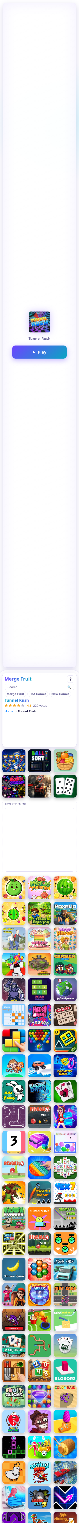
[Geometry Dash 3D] (65, 1065)
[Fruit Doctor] (14, 1421)
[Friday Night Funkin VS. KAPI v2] (14, 786)
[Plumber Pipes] (39, 1345)
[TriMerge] (14, 1142)
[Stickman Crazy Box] (39, 1447)
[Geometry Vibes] (65, 1497)
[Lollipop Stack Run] (65, 1421)
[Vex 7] (65, 1193)
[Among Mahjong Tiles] (65, 1167)
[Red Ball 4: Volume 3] (39, 1116)
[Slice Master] (65, 1320)
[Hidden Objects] (39, 1015)
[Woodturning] (65, 1447)
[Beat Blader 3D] (65, 1116)
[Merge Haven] (65, 938)
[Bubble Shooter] (39, 1040)
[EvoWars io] (14, 1320)
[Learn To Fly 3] (39, 1497)
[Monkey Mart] (14, 1065)
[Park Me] (65, 1269)
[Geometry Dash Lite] (65, 1040)
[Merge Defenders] (39, 964)
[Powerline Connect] (14, 1116)
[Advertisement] (39, 840)
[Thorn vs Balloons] (65, 1142)
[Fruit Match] (65, 761)
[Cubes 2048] (39, 1142)
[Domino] (65, 786)
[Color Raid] (65, 1396)
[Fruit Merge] (14, 888)
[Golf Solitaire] (65, 1345)
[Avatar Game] (39, 1193)
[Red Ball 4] (14, 1167)
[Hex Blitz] (39, 1269)
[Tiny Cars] (65, 1294)
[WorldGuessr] (65, 989)
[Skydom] (39, 1396)
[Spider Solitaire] (65, 1091)
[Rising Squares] (14, 1447)
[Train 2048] (39, 1370)
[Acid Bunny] (14, 1091)
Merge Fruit (15, 694)
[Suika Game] (14, 913)
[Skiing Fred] (39, 1472)
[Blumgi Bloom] (65, 1243)
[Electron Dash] (39, 1091)
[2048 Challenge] (39, 989)
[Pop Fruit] (14, 761)
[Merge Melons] (39, 888)
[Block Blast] (14, 1040)
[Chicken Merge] (65, 964)
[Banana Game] (14, 1269)
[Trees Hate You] (39, 913)
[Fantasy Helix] (39, 1294)
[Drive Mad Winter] (39, 1065)
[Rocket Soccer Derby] (65, 1472)
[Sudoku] (65, 1015)
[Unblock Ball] (14, 1370)
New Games (60, 694)
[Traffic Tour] (39, 786)
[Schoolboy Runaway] (14, 938)
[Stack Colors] (14, 1497)
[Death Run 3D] (14, 1243)
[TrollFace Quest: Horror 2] (39, 1421)
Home (9, 711)
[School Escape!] (14, 1294)
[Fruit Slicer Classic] (14, 1396)
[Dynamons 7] (14, 1193)
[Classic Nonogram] (14, 1015)
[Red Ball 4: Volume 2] (39, 1243)
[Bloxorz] (65, 1370)
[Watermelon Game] (65, 888)
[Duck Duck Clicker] (14, 1472)
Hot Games (37, 694)
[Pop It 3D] (39, 1167)
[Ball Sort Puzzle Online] (39, 761)
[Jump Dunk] (39, 1320)
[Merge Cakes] (39, 938)
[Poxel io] (65, 913)
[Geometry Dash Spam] (65, 1218)
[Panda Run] (14, 1218)
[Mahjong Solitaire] (14, 1345)
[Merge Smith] (14, 989)
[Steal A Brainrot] (14, 964)
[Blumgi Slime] (39, 1218)
